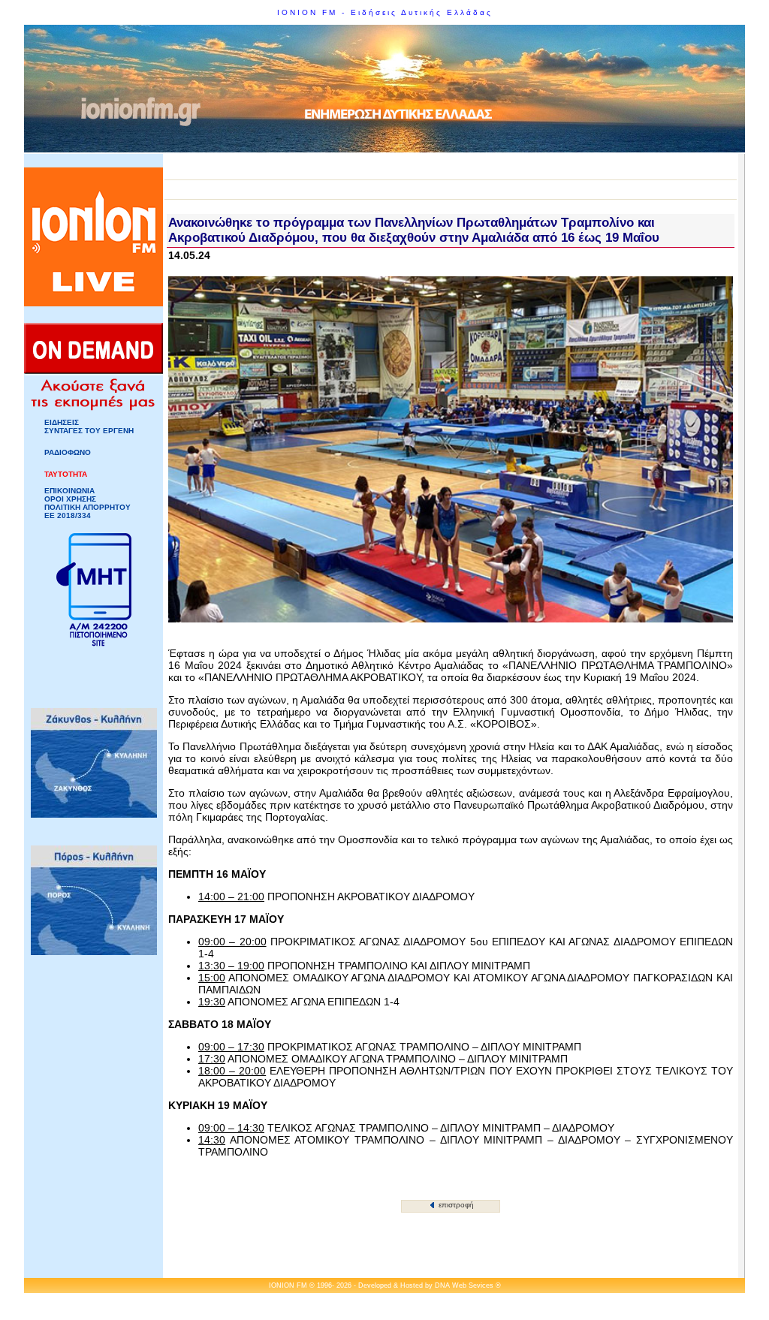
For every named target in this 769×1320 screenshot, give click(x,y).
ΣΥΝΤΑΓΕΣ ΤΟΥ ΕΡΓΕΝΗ (89, 430)
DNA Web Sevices (464, 1285)
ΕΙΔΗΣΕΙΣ (61, 422)
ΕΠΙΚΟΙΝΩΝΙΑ (69, 491)
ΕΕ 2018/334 (67, 515)
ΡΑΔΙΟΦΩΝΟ (67, 452)
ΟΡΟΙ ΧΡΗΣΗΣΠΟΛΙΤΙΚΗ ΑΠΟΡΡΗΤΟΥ (87, 503)
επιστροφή (455, 1205)
